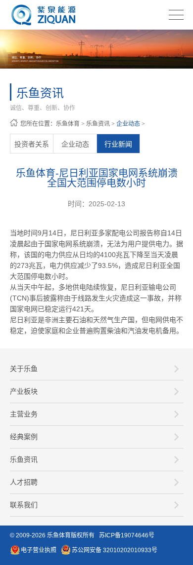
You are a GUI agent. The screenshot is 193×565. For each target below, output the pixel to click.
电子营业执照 (38, 550)
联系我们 (24, 505)
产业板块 (24, 391)
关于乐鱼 (24, 369)
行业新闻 (118, 144)
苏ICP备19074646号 (126, 535)
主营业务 (24, 414)
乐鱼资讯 (98, 123)
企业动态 (128, 123)
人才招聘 (24, 482)
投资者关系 (31, 144)
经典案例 (24, 437)
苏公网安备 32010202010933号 (114, 550)
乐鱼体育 (68, 123)
